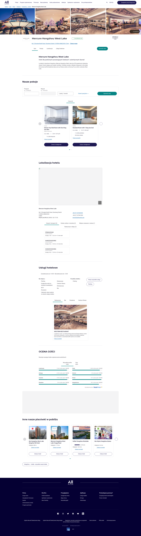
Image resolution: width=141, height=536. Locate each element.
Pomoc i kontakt (103, 498)
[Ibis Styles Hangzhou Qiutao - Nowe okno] (103, 432)
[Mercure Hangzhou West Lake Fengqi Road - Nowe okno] (59, 432)
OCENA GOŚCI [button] (47, 351)
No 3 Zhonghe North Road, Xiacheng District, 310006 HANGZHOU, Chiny (50, 43)
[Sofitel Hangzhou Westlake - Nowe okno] (81, 432)
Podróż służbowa (46, 495)
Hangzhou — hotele (26, 6)
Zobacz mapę (73, 43)
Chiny (14, 6)
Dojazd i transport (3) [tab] (51, 223)
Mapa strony (64, 498)
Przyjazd (27, 89)
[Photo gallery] (70, 21)
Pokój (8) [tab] (70, 101)
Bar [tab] (65, 300)
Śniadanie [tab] (72, 300)
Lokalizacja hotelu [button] (49, 162)
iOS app (82, 498)
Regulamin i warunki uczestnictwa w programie (76, 520)
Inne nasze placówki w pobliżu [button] (40, 419)
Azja (10, 6)
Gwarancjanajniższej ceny (115, 38)
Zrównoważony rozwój (27, 502)
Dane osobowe (92, 520)
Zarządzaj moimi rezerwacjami (106, 495)
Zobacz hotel (37, 454)
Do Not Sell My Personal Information (71, 521)
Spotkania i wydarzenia (47, 498)
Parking (90, 284)
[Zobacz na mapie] (70, 186)
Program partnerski (26, 505)
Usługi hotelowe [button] (48, 267)
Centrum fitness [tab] (82, 300)
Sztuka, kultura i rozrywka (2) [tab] (68, 223)
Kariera (24, 500)
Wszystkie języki (64, 500)
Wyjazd (44, 89)
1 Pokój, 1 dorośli (63, 93)
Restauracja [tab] (58, 300)
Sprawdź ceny (102, 48)
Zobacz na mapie (35, 447)
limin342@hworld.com (78, 217)
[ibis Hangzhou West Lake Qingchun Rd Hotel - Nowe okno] (37, 432)
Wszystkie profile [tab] (67, 363)
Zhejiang (19, 6)
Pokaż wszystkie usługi (94, 279)
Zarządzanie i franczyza (27, 498)
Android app (83, 500)
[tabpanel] (70, 127)
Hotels (6, 6)
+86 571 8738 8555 (78, 213)
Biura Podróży (45, 500)
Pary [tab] (76, 363)
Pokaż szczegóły (58, 338)
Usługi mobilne (83, 495)
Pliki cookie (101, 520)
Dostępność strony (65, 495)
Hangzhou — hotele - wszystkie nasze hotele (35, 464)
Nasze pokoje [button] (30, 81)
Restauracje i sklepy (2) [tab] (70, 226)
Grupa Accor (25, 495)
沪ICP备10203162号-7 (75, 525)
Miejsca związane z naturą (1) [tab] (87, 223)
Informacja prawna (111, 520)
